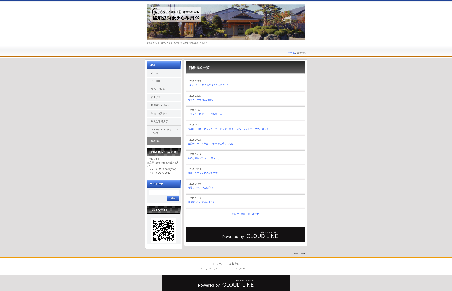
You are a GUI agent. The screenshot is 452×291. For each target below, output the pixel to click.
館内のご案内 (158, 89)
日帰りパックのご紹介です (201, 187)
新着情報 (155, 141)
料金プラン (157, 97)
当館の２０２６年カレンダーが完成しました (211, 143)
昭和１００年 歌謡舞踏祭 (201, 99)
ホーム (291, 52)
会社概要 (155, 81)
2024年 (235, 214)
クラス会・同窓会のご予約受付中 (205, 114)
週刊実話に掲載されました (201, 202)
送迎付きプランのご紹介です (203, 173)
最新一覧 (245, 214)
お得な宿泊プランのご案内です (204, 158)
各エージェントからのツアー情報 (165, 131)
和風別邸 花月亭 (159, 121)
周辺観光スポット (160, 105)
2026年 (255, 214)
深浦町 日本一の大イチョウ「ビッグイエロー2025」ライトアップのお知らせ (228, 129)
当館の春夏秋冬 (159, 113)
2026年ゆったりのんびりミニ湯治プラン (208, 85)
